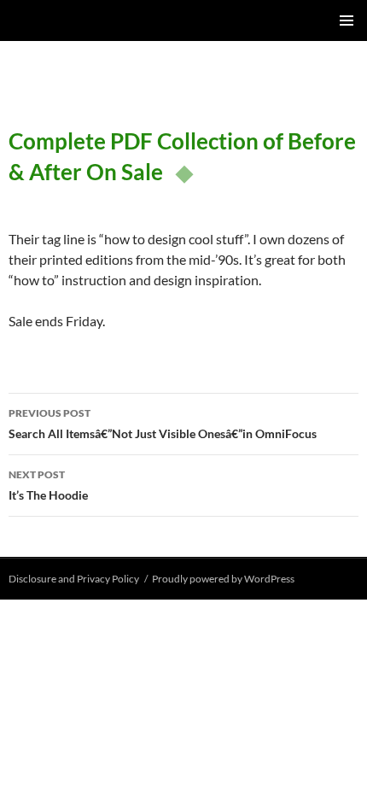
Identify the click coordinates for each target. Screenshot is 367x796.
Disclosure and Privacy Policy (74, 578)
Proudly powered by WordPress (223, 578)
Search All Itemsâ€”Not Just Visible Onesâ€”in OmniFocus (163, 424)
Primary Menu (346, 20)
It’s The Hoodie (48, 485)
